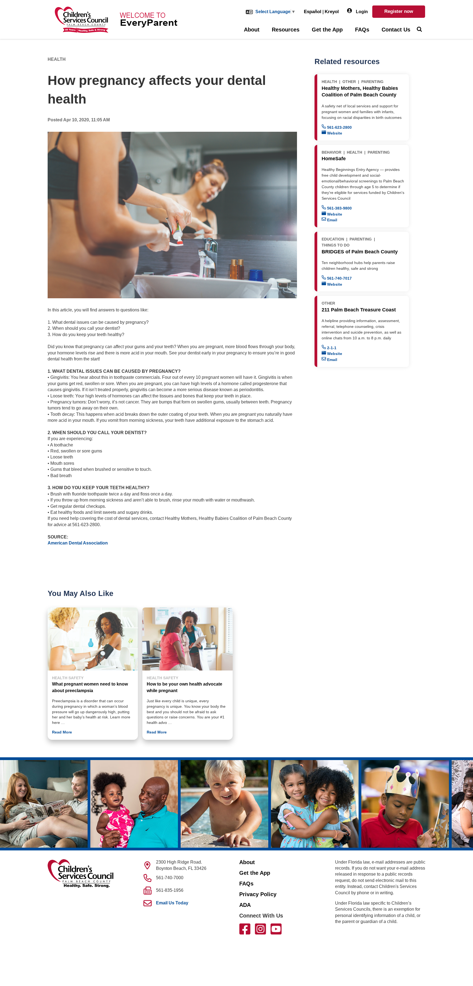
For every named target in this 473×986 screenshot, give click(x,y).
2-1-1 (331, 348)
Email (331, 220)
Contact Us (396, 30)
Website (334, 133)
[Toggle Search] (419, 29)
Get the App (327, 30)
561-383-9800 (339, 208)
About (251, 30)
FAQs (362, 30)
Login (361, 11)
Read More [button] (62, 732)
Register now (398, 11)
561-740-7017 (339, 278)
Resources (285, 30)
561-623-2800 (339, 127)
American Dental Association (78, 543)
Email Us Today (172, 903)
